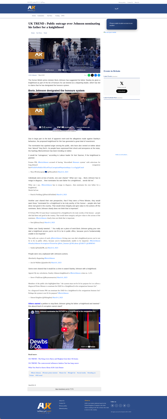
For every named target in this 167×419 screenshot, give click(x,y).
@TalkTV (82, 243)
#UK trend (39, 375)
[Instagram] (127, 8)
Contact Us (130, 2)
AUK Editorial (32, 75)
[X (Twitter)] (121, 8)
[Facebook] (134, 8)
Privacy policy (122, 2)
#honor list (62, 373)
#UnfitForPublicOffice (39, 167)
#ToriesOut (53, 243)
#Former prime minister (50, 373)
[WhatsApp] (89, 75)
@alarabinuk (121, 91)
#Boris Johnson (36, 373)
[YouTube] (124, 8)
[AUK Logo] (44, 408)
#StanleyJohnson (34, 243)
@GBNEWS (90, 243)
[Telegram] (99, 75)
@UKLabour (73, 243)
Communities (40, 15)
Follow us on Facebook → (122, 154)
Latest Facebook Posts (113, 97)
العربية (116, 8)
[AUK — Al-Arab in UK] (31, 8)
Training (57, 15)
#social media (81, 373)
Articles (34, 15)
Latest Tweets (110, 76)
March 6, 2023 (63, 172)
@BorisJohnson (56, 238)
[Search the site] (138, 8)
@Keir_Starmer (63, 243)
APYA (62, 15)
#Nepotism (63, 167)
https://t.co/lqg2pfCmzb (75, 167)
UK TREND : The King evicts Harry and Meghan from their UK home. (53, 359)
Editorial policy (63, 408)
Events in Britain (112, 71)
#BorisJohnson (43, 162)
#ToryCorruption (53, 167)
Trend (45, 33)
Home (29, 16)
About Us (137, 2)
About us (87, 400)
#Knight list (71, 373)
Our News (49, 15)
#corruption (45, 243)
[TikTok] (130, 8)
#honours (76, 162)
